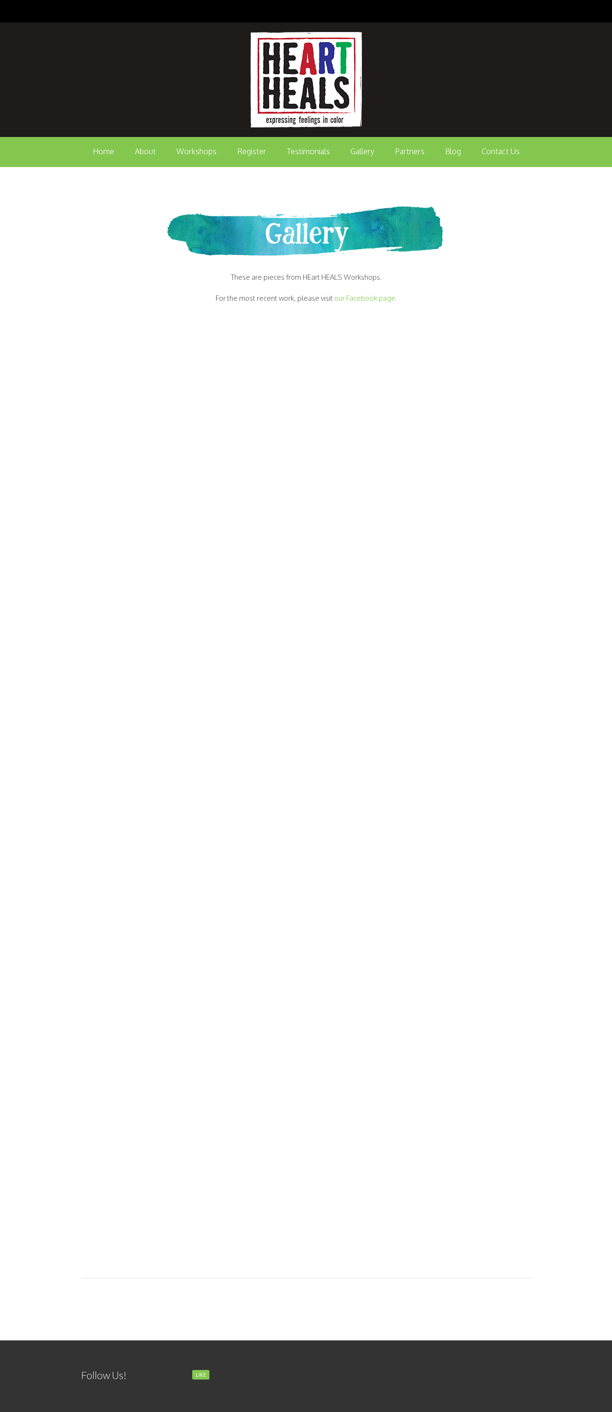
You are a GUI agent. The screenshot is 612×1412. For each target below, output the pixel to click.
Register (251, 151)
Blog (453, 151)
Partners (410, 151)
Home (103, 151)
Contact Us (500, 151)
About (145, 151)
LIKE (201, 1374)
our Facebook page (364, 298)
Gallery (362, 151)
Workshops (196, 151)
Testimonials (308, 151)
